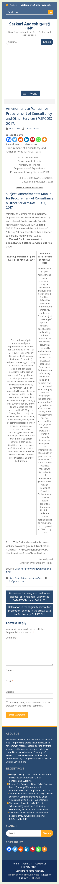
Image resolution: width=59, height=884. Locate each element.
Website (10, 691)
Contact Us (40, 864)
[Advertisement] (29, 68)
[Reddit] (20, 139)
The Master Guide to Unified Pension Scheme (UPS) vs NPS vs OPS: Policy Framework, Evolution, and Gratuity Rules (29, 806)
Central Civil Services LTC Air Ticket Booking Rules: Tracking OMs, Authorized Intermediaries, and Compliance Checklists (30, 787)
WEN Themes (33, 877)
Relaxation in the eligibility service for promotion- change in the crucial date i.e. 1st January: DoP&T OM (29, 610)
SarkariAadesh (32, 128)
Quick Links (13, 12)
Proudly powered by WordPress (23, 874)
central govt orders (15, 581)
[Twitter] (14, 139)
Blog (12, 578)
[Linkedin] (26, 139)
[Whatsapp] (38, 139)
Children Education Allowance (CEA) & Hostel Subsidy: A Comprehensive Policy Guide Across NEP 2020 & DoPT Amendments (31, 796)
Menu (33, 93)
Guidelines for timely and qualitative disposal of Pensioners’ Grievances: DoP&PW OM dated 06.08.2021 (29, 596)
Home (16, 864)
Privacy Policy (29, 867)
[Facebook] (8, 139)
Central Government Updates (29, 578)
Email (9, 681)
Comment (12, 637)
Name (10, 670)
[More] (44, 139)
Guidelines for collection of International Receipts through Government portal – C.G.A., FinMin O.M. (28, 815)
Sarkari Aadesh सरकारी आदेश (29, 26)
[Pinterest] (32, 139)
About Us (27, 864)
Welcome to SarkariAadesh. (36, 5)
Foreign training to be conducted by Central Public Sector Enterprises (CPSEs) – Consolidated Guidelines (30, 777)
